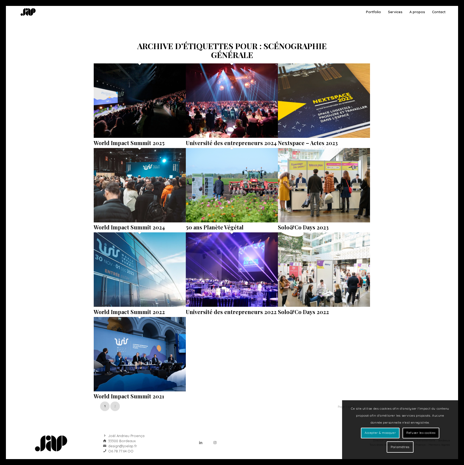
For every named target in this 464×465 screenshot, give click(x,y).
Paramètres (400, 447)
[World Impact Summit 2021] (140, 389)
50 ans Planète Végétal (215, 227)
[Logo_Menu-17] (28, 12)
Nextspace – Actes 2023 (308, 142)
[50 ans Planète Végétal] (232, 221)
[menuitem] (374, 12)
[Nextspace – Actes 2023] (324, 136)
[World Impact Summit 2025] (140, 136)
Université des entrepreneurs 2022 (231, 311)
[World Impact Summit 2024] (140, 221)
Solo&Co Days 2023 (303, 227)
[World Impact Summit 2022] (140, 305)
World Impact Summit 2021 (129, 396)
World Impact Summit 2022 (129, 311)
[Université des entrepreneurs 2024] (232, 136)
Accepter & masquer (380, 433)
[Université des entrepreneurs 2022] (232, 305)
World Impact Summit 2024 (129, 227)
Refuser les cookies (420, 433)
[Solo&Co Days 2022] (324, 305)
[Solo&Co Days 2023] (324, 221)
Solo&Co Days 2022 (303, 311)
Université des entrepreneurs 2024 (231, 142)
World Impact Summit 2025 (129, 142)
